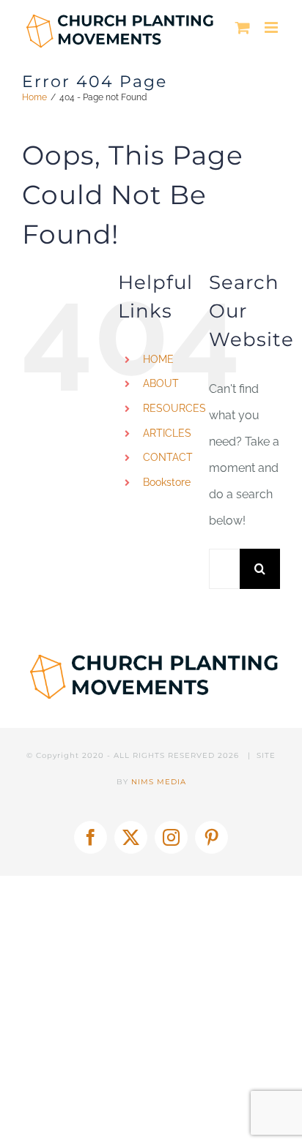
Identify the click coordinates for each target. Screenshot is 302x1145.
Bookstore (167, 482)
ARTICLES (167, 433)
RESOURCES (174, 408)
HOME (158, 359)
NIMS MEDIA (158, 782)
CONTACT (168, 457)
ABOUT (161, 383)
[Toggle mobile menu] (272, 27)
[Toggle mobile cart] (242, 27)
